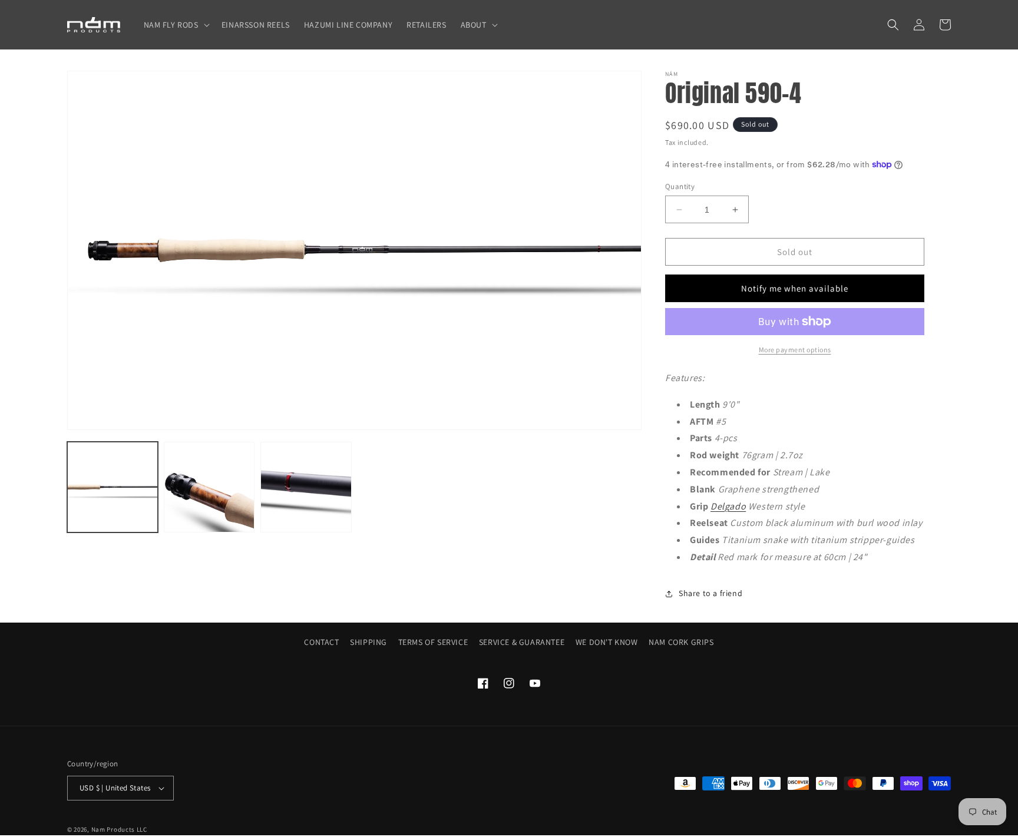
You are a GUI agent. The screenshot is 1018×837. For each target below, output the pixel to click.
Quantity (680, 186)
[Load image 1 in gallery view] (112, 487)
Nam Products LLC (119, 829)
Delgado (728, 506)
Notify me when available (794, 288)
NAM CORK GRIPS (681, 642)
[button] (175, 24)
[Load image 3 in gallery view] (305, 487)
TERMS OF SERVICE (433, 642)
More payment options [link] (795, 349)
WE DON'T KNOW (607, 642)
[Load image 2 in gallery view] (209, 487)
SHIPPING (368, 642)
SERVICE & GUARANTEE (521, 642)
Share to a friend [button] (710, 593)
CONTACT (321, 642)
